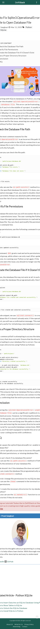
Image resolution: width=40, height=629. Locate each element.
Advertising (16, 626)
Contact (24, 626)
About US (10, 624)
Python (29, 27)
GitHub (10, 561)
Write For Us (19, 624)
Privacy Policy (29, 624)
